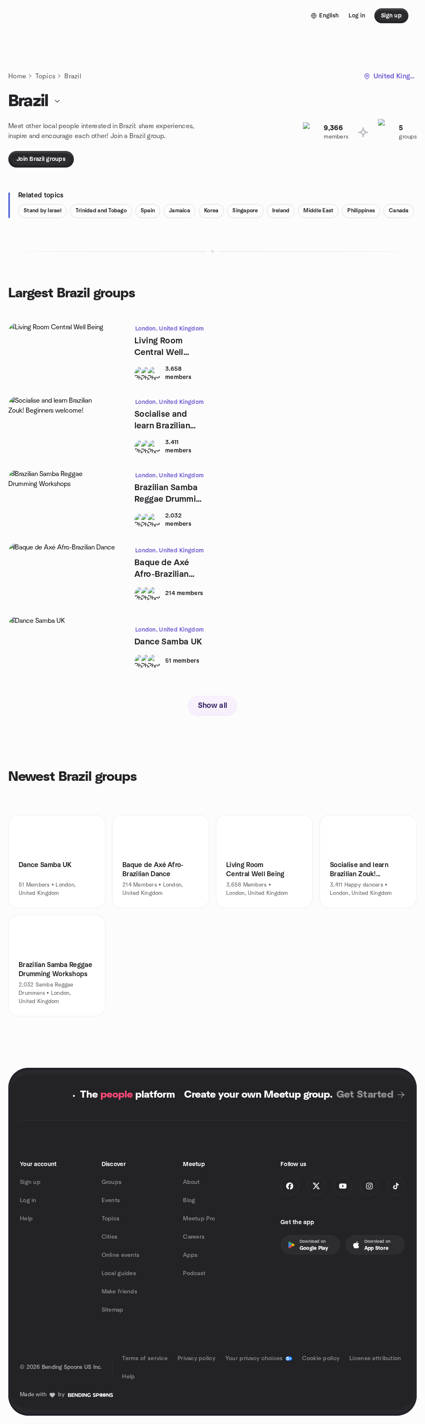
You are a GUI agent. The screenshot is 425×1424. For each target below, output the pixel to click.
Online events (121, 1255)
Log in (28, 1200)
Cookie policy (321, 1358)
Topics (45, 76)
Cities (110, 1237)
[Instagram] (369, 1186)
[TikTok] (396, 1186)
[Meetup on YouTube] (343, 1186)
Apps (190, 1255)
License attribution (375, 1358)
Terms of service (144, 1358)
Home (17, 76)
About (191, 1182)
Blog (189, 1200)
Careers (194, 1237)
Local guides (119, 1273)
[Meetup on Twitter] (316, 1186)
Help (26, 1219)
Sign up (30, 1182)
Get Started (365, 1095)
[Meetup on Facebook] (290, 1186)
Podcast (194, 1273)
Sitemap (113, 1310)
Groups (112, 1182)
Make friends (119, 1292)
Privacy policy (196, 1358)
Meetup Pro (199, 1219)
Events (111, 1200)
